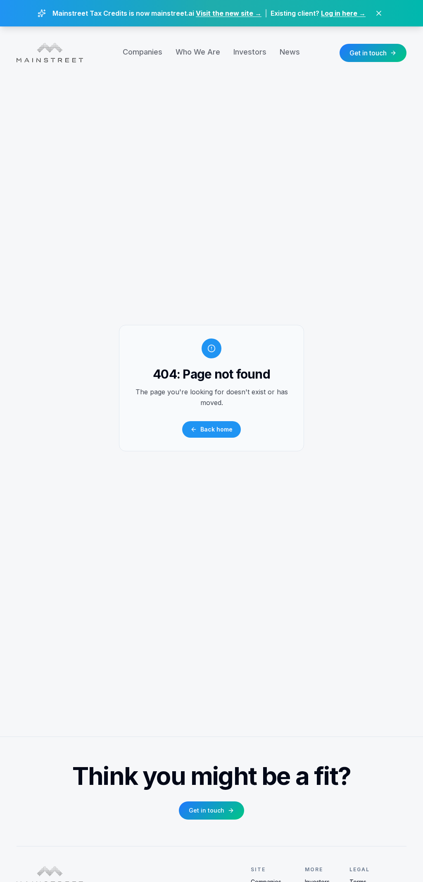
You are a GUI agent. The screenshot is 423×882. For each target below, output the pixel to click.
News (290, 52)
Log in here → (343, 13)
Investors (249, 52)
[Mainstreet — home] (50, 53)
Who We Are (198, 52)
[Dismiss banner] (378, 13)
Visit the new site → (228, 13)
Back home (216, 429)
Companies (142, 52)
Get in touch (368, 53)
